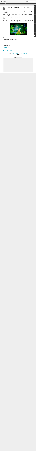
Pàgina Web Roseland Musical (8, 50)
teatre (26, 53)
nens (18, 53)
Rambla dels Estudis (22, 53)
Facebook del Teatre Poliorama (8, 48)
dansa (13, 53)
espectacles (16, 53)
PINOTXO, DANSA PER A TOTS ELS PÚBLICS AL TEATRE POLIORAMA (18, 8)
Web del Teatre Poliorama (7, 47)
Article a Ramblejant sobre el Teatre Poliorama (10, 49)
